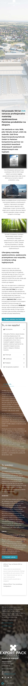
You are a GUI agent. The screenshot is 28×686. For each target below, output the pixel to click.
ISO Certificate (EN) (7, 623)
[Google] (11, 677)
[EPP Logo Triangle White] (13, 650)
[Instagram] (5, 677)
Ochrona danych (9, 683)
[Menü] (14, 5)
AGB (5, 685)
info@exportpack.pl (9, 674)
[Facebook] (8, 677)
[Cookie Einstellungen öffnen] (2, 684)
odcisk (6, 681)
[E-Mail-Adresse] (2, 677)
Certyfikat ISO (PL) (7, 626)
